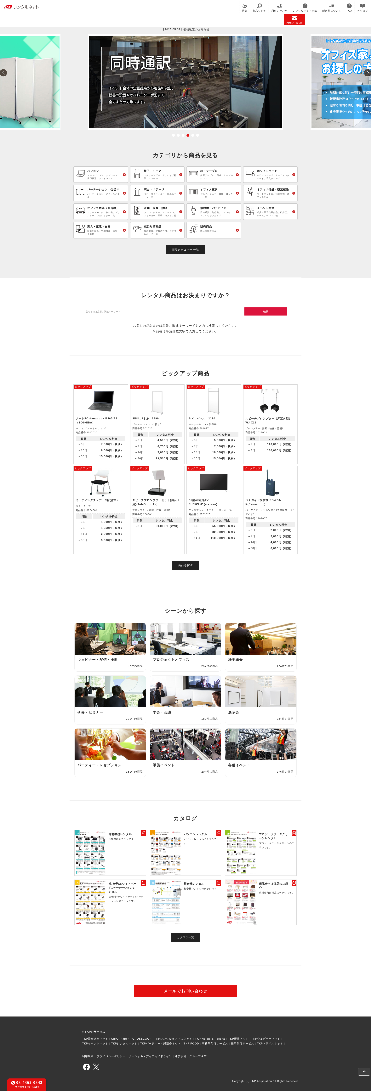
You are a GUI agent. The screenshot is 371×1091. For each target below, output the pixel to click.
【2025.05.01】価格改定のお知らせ (185, 29)
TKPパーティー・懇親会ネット (160, 1043)
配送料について (331, 10)
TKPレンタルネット (124, 1043)
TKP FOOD (191, 1043)
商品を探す (259, 10)
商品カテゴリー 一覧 (185, 249)
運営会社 (180, 1056)
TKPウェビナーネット (265, 1038)
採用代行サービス (242, 1043)
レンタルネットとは (305, 10)
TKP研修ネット (238, 1038)
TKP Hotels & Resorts (210, 1038)
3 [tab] (183, 135)
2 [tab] (178, 135)
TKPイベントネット (95, 1043)
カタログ (362, 10)
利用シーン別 (279, 10)
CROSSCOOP (141, 1038)
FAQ (349, 10)
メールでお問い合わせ (186, 991)
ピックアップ (83, 386)
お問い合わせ (294, 22)
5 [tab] (192, 135)
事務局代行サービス (215, 1043)
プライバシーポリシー (111, 1056)
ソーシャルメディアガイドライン (150, 1056)
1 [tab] (173, 135)
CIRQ (115, 1038)
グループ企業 (198, 1056)
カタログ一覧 (185, 937)
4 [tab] (187, 135)
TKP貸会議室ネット (95, 1038)
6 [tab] (197, 135)
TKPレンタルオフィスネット (173, 1038)
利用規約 (88, 1056)
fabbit (125, 1038)
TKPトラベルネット (270, 1043)
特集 (244, 10)
